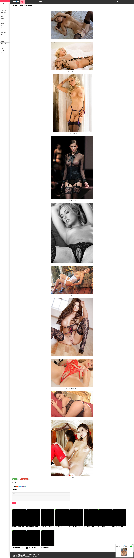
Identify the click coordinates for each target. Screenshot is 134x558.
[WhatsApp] (24, 486)
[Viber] (23, 486)
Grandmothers (3, 43)
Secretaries (3, 36)
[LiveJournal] (18, 486)
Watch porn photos (4, 52)
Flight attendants (4, 32)
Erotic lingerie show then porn (32, 526)
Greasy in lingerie (101, 526)
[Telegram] (25, 486)
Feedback (18, 554)
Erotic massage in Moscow (4, 12)
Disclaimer (23, 554)
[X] (14, 486)
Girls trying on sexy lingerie (89, 526)
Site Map (37, 554)
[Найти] (118, 2)
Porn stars (2, 50)
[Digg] (15, 486)
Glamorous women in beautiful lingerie (32, 548)
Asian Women (3, 10)
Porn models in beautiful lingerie (18, 526)
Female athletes (3, 39)
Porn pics (2, 3)
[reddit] (17, 486)
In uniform (2, 16)
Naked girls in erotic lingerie (117, 526)
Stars (1, 27)
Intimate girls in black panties (74, 526)
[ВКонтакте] (12, 486)
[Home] (18, 2)
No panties (2, 8)
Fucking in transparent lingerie (17, 547)
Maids (2, 34)
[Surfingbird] (20, 486)
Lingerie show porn (58, 526)
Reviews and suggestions (30, 554)
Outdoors (2, 41)
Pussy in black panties (45, 547)
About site (14, 554)
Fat (1, 25)
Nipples (2, 14)
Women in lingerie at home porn (47, 526)
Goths (2, 48)
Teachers (2, 23)
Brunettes (2, 18)
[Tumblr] (21, 486)
